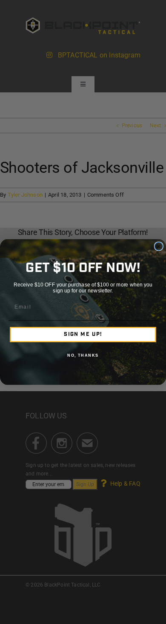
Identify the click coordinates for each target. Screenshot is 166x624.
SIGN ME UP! (83, 334)
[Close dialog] (159, 246)
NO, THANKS (83, 355)
